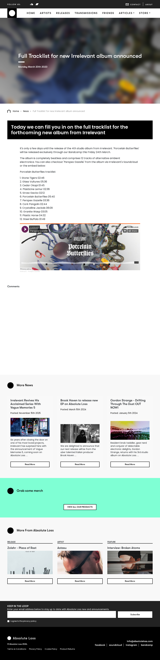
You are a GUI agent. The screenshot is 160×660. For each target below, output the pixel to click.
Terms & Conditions (17, 649)
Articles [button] (125, 13)
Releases (63, 13)
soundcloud (115, 645)
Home (31, 13)
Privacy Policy (35, 649)
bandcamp (147, 645)
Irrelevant (23, 271)
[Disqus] (80, 327)
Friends (108, 13)
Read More (30, 464)
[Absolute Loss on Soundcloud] (31, 4)
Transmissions (86, 13)
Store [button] (143, 13)
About (149, 5)
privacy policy (29, 621)
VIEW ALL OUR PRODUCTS (80, 507)
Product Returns (67, 649)
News (26, 111)
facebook (100, 645)
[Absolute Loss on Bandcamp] (37, 4)
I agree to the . (23, 621)
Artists (45, 13)
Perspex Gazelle (34, 271)
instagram (131, 645)
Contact (135, 5)
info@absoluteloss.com (140, 641)
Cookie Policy (51, 649)
